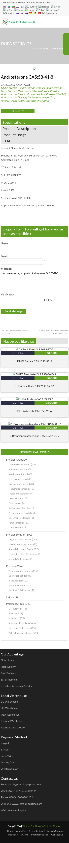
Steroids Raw (40, 48)
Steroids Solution (15, 534)
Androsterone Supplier (32, 87)
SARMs (10, 597)
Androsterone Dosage (13, 97)
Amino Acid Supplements (21, 623)
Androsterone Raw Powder (39, 94)
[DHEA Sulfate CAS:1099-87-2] (34, 349)
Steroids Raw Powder (20, 91)
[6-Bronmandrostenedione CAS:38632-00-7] (34, 424)
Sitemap (57, 826)
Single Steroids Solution (20, 539)
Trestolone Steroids (18, 493)
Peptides (11, 565)
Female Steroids (16, 522)
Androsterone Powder (46, 91)
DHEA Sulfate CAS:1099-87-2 (34, 361)
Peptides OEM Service (19, 590)
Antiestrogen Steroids (19, 508)
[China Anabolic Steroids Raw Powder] (18, 24)
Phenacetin (14, 613)
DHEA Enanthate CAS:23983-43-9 (34, 386)
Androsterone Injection (40, 97)
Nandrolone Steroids (19, 474)
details (17, 352)
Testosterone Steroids (19, 464)
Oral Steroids (15, 503)
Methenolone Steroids (19, 488)
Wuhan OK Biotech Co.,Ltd (36, 826)
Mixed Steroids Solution (20, 544)
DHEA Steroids (59, 48)
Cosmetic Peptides (18, 575)
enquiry (18, 110)
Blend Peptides (16, 580)
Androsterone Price (12, 100)
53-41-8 (60, 94)
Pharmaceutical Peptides (21, 571)
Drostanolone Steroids (20, 484)
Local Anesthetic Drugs (20, 628)
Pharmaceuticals (15, 603)
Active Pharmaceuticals (20, 633)
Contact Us (57, 834)
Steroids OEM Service (19, 559)
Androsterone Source (36, 100)
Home (10, 830)
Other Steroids (16, 527)
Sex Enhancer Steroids (19, 518)
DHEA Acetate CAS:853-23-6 (34, 410)
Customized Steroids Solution (23, 554)
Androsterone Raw (12, 94)
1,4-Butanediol (16, 608)
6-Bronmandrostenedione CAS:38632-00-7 (34, 435)
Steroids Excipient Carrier (21, 549)
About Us (21, 830)
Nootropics (14, 618)
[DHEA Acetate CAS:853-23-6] (34, 399)
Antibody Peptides (18, 585)
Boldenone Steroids (18, 469)
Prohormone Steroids (19, 513)
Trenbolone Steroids (19, 479)
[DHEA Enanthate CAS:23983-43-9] (34, 374)
